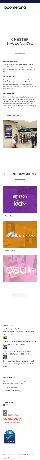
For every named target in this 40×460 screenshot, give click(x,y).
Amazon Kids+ (9, 216)
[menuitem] (29, 7)
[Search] (29, 7)
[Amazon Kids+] (20, 199)
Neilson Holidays (10, 251)
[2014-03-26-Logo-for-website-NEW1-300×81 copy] (16, 7)
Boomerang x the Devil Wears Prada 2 (16, 331)
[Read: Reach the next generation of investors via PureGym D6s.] (5, 348)
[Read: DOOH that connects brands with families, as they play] (5, 338)
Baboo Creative (10, 454)
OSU (6, 285)
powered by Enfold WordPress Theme (24, 454)
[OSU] (20, 268)
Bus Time (6, 329)
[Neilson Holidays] (20, 234)
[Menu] (34, 7)
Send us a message (14, 390)
